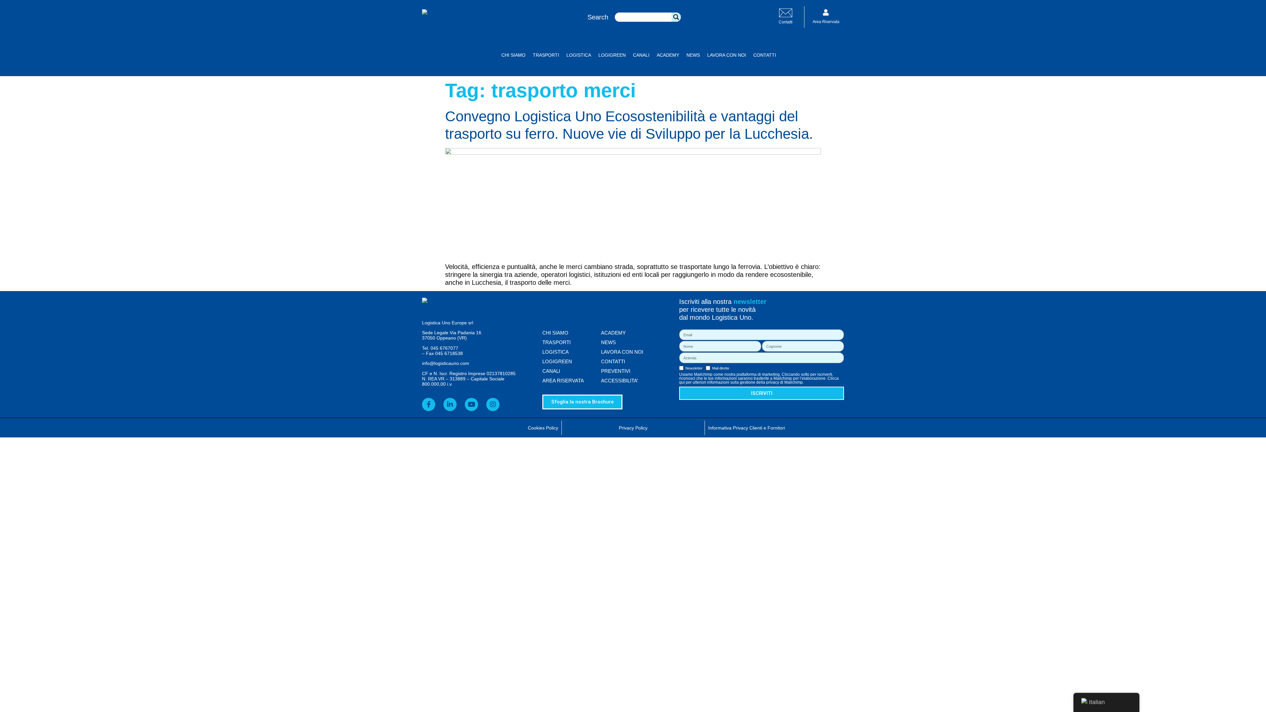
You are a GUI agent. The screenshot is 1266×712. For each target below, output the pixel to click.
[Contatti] (785, 12)
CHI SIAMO (513, 55)
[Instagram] (492, 404)
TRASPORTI (546, 55)
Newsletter (694, 369)
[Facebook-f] (428, 404)
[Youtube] (471, 404)
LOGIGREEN (612, 55)
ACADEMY (668, 55)
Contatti (786, 22)
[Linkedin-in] (450, 404)
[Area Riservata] (826, 12)
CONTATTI (764, 55)
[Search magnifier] (676, 17)
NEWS (693, 55)
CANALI (641, 55)
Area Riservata (826, 21)
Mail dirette (720, 369)
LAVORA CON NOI (726, 55)
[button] (790, 55)
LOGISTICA (578, 55)
